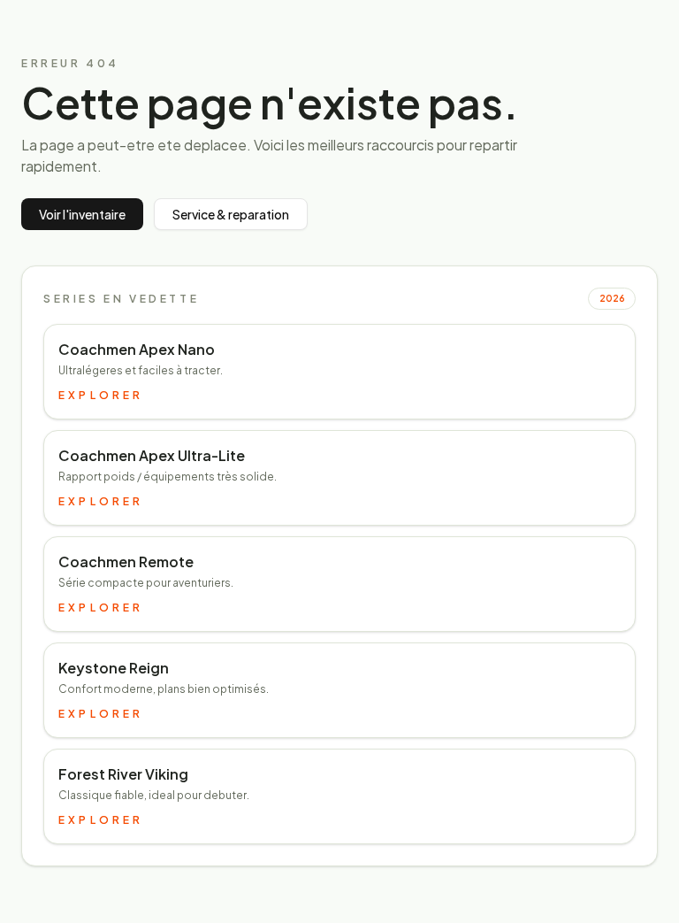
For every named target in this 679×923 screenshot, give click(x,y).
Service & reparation (230, 214)
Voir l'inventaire (82, 214)
